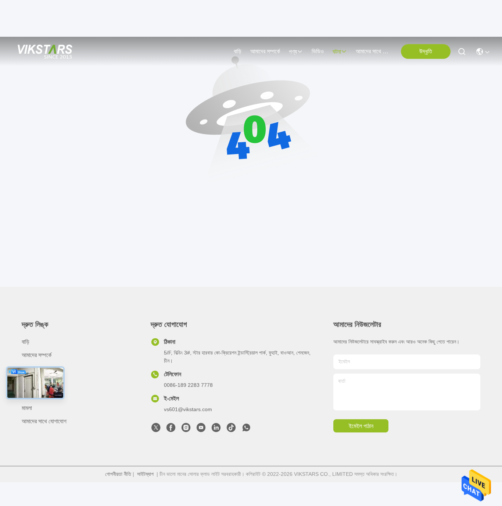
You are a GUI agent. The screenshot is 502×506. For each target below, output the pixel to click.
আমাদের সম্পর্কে (265, 51)
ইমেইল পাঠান (361, 426)
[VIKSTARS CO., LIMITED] (45, 51)
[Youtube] (201, 429)
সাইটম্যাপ (145, 474)
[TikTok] (231, 429)
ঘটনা (337, 52)
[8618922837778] (246, 429)
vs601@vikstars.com (188, 409)
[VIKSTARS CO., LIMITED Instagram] (186, 429)
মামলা (27, 408)
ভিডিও (318, 51)
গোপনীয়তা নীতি (118, 474)
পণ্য (293, 52)
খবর (25, 395)
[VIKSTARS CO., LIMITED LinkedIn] (216, 429)
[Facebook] (171, 429)
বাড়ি (237, 51)
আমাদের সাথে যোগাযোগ (373, 51)
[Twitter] (156, 429)
